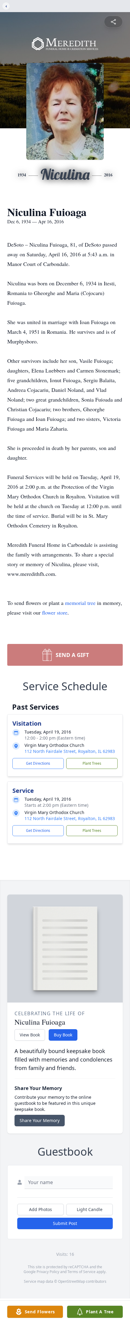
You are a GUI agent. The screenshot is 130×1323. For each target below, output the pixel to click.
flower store (54, 612)
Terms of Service (81, 1271)
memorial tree (80, 602)
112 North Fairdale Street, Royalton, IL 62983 (69, 751)
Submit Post (65, 1223)
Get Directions (38, 763)
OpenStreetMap (71, 1281)
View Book (30, 1035)
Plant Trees (92, 763)
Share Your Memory (40, 1120)
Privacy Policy (48, 1271)
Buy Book (63, 1035)
